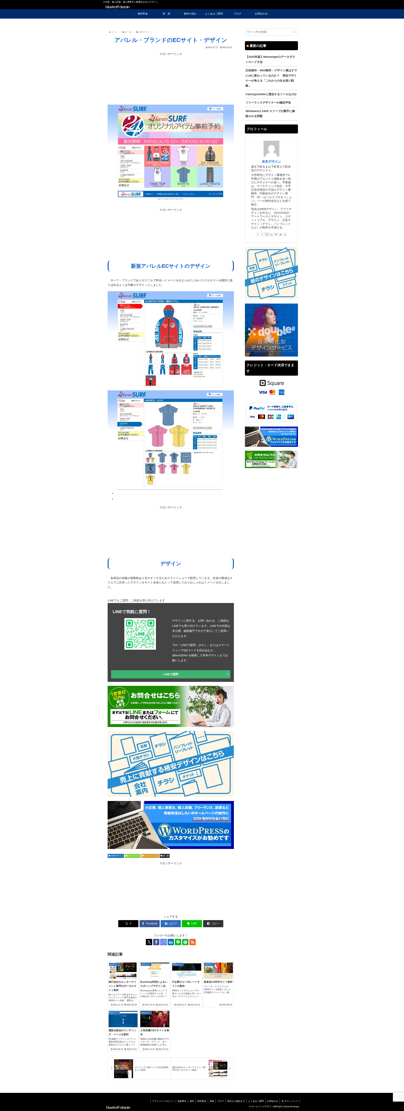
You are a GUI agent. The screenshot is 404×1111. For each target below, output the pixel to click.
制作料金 (201, 1101)
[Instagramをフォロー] (163, 942)
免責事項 (182, 1101)
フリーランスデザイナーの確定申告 (268, 102)
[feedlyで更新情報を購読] (185, 942)
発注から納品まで (236, 1101)
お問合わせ (272, 1101)
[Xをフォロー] (149, 942)
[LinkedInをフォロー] (171, 942)
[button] (213, 923)
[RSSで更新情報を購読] (192, 942)
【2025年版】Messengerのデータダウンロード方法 (270, 59)
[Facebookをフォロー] (156, 942)
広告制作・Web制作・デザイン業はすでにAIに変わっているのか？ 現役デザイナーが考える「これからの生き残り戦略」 (271, 78)
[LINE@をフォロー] (178, 942)
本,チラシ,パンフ (289, 1101)
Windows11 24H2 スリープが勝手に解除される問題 (270, 113)
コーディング (134, 856)
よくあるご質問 (256, 1101)
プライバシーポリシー (163, 1101)
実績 (212, 1101)
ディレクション (151, 856)
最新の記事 (258, 45)
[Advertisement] (171, 78)
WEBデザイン (117, 856)
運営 (192, 1101)
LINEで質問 (170, 674)
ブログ (220, 1101)
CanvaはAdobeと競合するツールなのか (271, 94)
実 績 (166, 856)
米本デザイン (271, 161)
